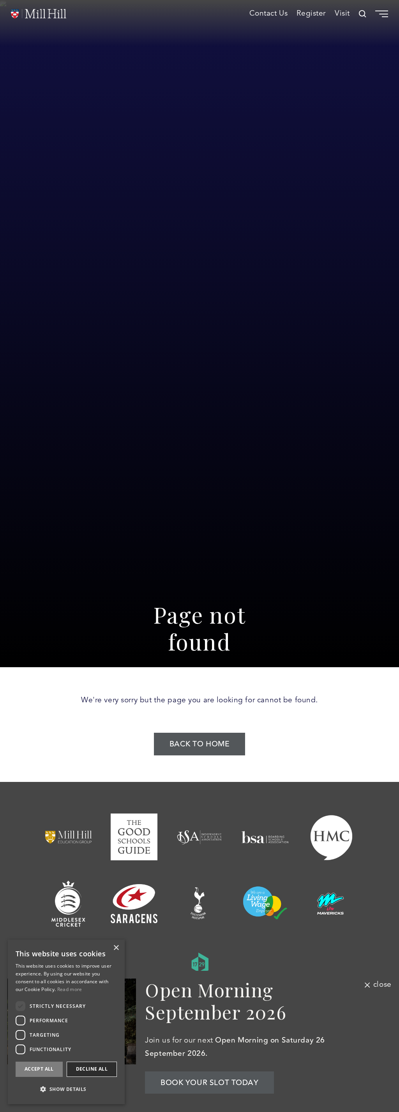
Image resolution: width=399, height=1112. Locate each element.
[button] (66, 1089)
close (382, 985)
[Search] (362, 14)
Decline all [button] (92, 1069)
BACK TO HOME (199, 744)
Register (311, 14)
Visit (342, 14)
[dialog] (66, 1022)
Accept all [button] (39, 1069)
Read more (69, 989)
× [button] (116, 948)
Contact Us (268, 14)
